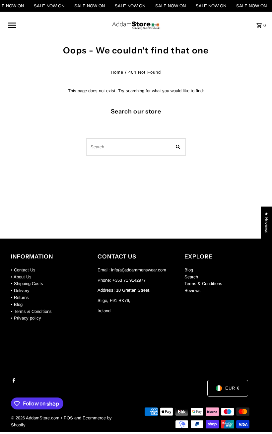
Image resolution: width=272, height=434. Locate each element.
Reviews (192, 290)
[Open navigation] (55, 25)
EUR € (232, 388)
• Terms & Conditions (31, 311)
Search (191, 276)
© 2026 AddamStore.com (36, 417)
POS (68, 417)
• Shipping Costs (27, 283)
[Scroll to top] (257, 416)
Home (117, 72)
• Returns (20, 297)
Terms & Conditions (203, 283)
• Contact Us (23, 269)
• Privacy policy (26, 318)
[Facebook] (13, 381)
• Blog (17, 304)
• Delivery (20, 290)
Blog (188, 269)
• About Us (21, 276)
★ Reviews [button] (266, 223)
